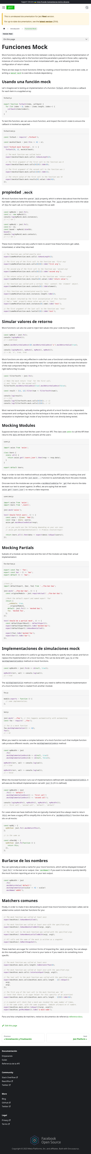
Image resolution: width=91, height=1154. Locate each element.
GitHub (5, 1102)
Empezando (7, 1056)
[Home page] (4, 29)
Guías (4, 1060)
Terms (4, 1124)
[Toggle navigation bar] (3, 7)
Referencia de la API (11, 1063)
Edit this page (11, 1025)
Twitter (5, 1085)
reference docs (75, 1016)
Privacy (5, 1120)
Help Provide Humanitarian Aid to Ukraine (53, 2)
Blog (4, 1099)
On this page (9, 39)
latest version (46, 21)
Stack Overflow (9, 1077)
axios (69, 431)
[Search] (87, 7)
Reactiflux (6, 1081)
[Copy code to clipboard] (86, 104)
